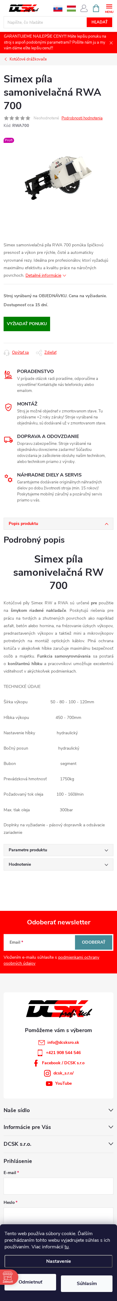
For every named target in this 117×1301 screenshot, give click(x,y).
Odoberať (94, 942)
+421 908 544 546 (63, 1053)
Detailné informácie (43, 275)
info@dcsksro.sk (63, 1042)
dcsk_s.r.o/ (63, 1073)
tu (66, 1247)
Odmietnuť (30, 1282)
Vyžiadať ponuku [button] (27, 324)
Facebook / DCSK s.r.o (63, 1063)
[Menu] (109, 8)
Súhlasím (87, 1283)
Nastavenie (58, 1261)
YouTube (63, 1083)
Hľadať (100, 22)
